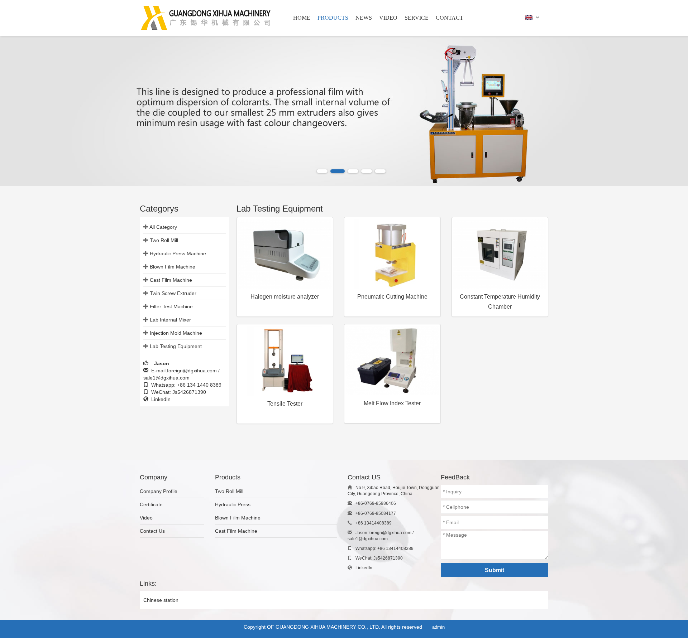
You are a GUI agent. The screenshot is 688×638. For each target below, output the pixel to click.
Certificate (151, 504)
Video (146, 518)
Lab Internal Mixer (170, 320)
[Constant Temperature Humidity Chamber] (499, 254)
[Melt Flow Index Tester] (392, 360)
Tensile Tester (284, 404)
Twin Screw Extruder (173, 293)
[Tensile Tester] (284, 361)
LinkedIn (159, 399)
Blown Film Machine (172, 267)
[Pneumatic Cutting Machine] (392, 254)
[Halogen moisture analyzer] (284, 254)
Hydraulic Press (232, 504)
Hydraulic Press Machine (178, 253)
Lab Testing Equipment (176, 346)
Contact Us (152, 531)
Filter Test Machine (171, 306)
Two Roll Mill (164, 240)
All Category (163, 227)
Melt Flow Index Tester (392, 403)
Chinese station (160, 600)
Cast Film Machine (171, 280)
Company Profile (158, 491)
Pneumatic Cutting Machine (392, 297)
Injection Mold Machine (176, 333)
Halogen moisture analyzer (284, 297)
